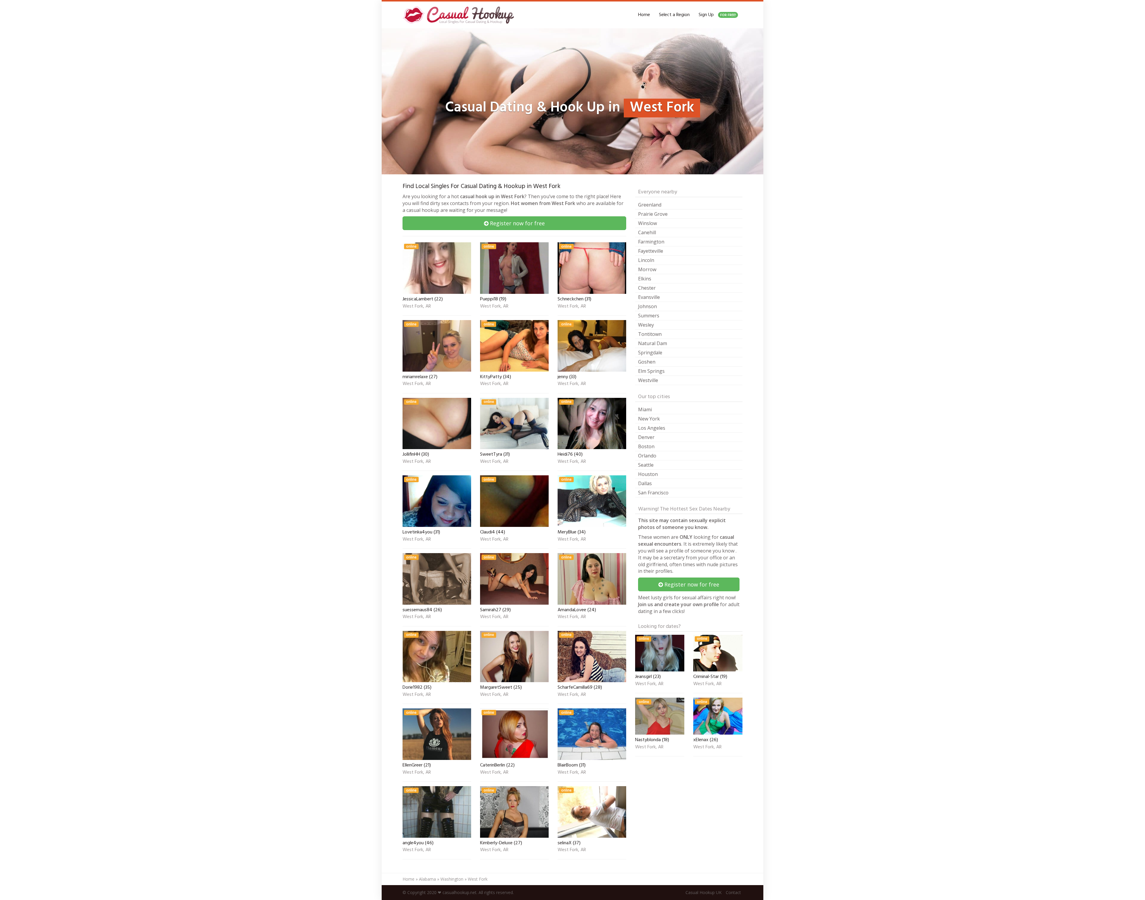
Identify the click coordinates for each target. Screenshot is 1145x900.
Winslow (647, 223)
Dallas (645, 483)
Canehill (647, 232)
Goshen (646, 362)
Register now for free (516, 223)
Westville (648, 380)
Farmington (651, 241)
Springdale (650, 352)
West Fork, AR (417, 306)
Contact (733, 892)
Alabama (427, 879)
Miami (645, 409)
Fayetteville (650, 251)
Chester (647, 288)
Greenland (649, 204)
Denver (646, 437)
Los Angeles (651, 428)
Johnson (647, 306)
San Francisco (653, 492)
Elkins (644, 278)
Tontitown (650, 334)
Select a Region (674, 15)
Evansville (649, 297)
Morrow (647, 269)
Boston (646, 446)
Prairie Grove (653, 214)
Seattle (646, 465)
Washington (451, 879)
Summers (648, 315)
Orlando (647, 455)
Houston (648, 474)
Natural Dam (652, 343)
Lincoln (646, 260)
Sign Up (717, 15)
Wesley (646, 325)
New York (649, 418)
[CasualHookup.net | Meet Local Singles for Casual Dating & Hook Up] (459, 15)
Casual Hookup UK (704, 892)
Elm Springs (651, 371)
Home (644, 15)
